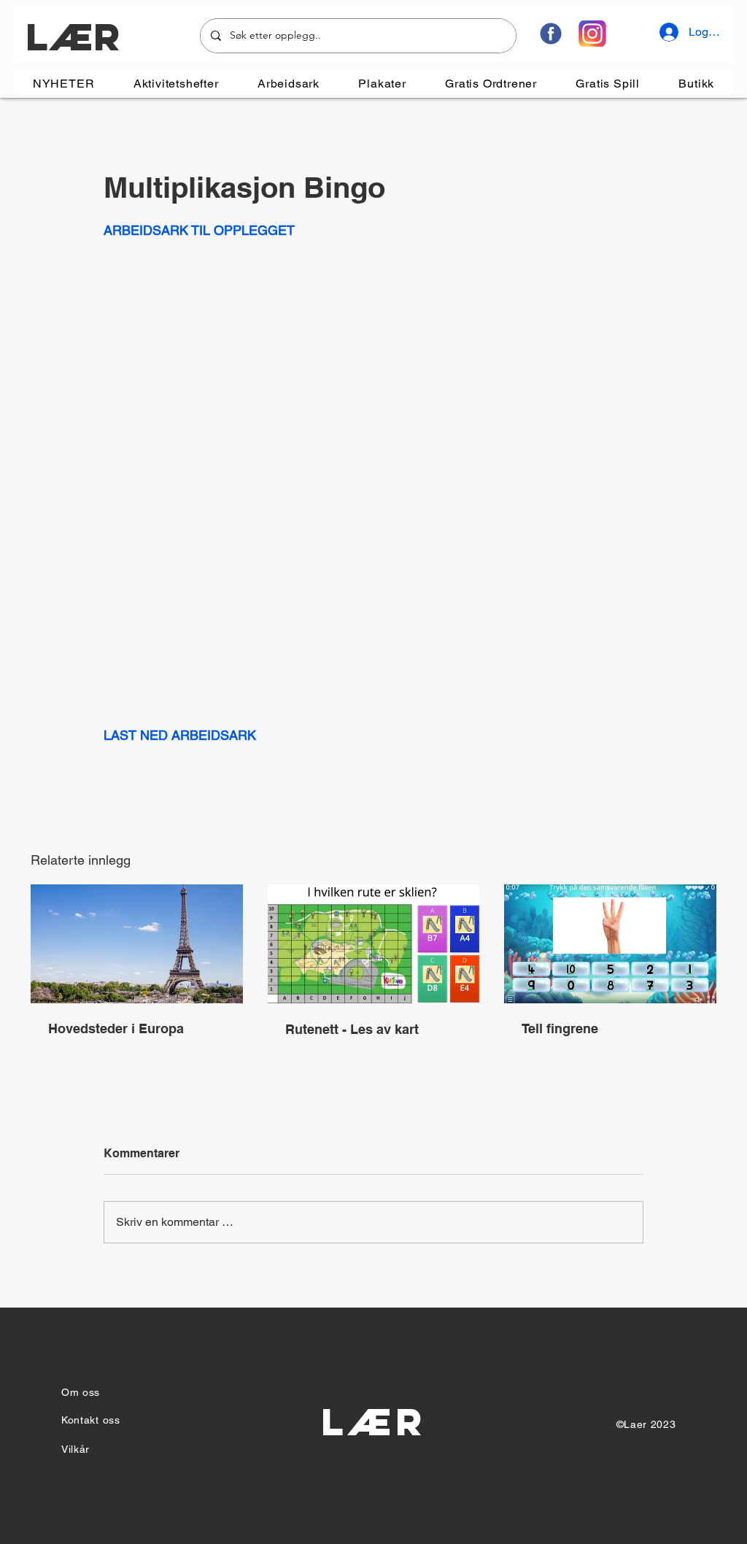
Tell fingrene (560, 1028)
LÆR (73, 37)
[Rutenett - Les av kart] (374, 944)
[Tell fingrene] (610, 943)
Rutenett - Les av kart (352, 1029)
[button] (176, 83)
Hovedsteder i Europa (116, 1028)
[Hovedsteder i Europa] (137, 943)
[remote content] (373, 473)
